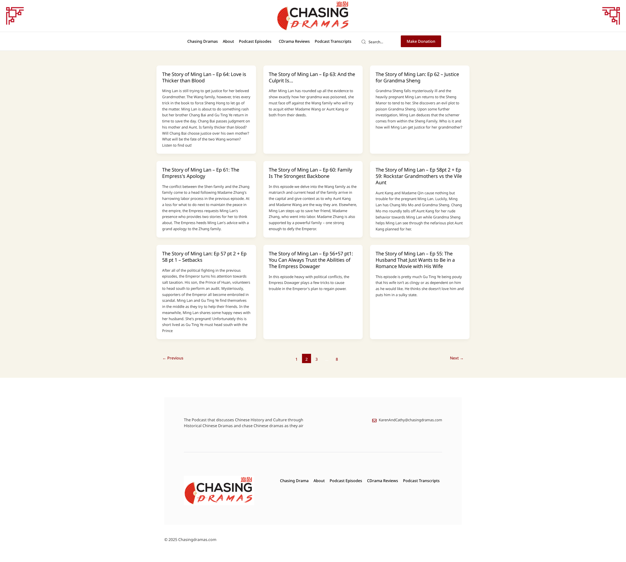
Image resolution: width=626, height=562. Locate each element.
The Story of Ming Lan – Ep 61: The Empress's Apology (200, 172)
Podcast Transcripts (333, 41)
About (228, 41)
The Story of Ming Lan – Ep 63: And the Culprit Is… (312, 77)
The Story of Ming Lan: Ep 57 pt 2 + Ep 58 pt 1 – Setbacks (204, 256)
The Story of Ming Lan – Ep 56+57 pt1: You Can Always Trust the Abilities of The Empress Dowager (311, 260)
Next (457, 358)
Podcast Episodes (255, 41)
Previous (172, 358)
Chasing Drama (294, 480)
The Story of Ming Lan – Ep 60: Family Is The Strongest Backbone (310, 172)
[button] (256, 41)
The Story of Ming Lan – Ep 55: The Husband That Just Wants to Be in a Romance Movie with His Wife (415, 260)
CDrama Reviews (294, 41)
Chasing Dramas (202, 41)
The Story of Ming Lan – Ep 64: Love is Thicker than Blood (204, 77)
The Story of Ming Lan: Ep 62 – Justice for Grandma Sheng (417, 77)
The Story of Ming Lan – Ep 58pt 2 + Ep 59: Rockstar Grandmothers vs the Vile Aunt (419, 176)
